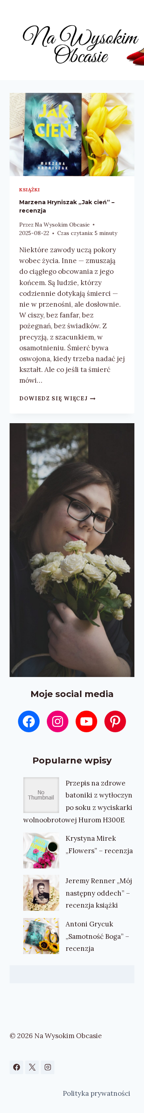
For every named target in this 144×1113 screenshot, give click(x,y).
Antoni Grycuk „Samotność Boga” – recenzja (97, 936)
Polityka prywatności (96, 1093)
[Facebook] (16, 1067)
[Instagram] (47, 1067)
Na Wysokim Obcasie (62, 224)
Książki (29, 190)
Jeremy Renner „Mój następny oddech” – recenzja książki (99, 893)
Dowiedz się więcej (57, 398)
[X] (32, 1067)
